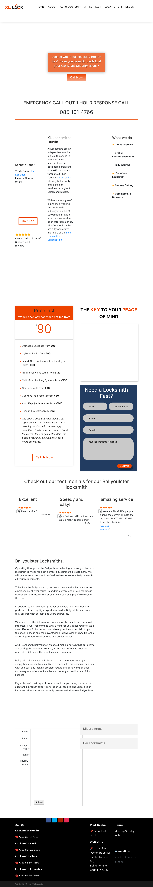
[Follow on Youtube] (82, 19)
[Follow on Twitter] (76, 19)
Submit (124, 465)
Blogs (129, 7)
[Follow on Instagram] (66, 820)
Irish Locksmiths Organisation (59, 236)
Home (41, 7)
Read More (104, 526)
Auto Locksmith (71, 7)
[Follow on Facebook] (70, 19)
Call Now (76, 77)
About (52, 7)
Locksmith (65, 177)
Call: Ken (28, 221)
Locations (111, 7)
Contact (95, 7)
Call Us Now (44, 457)
